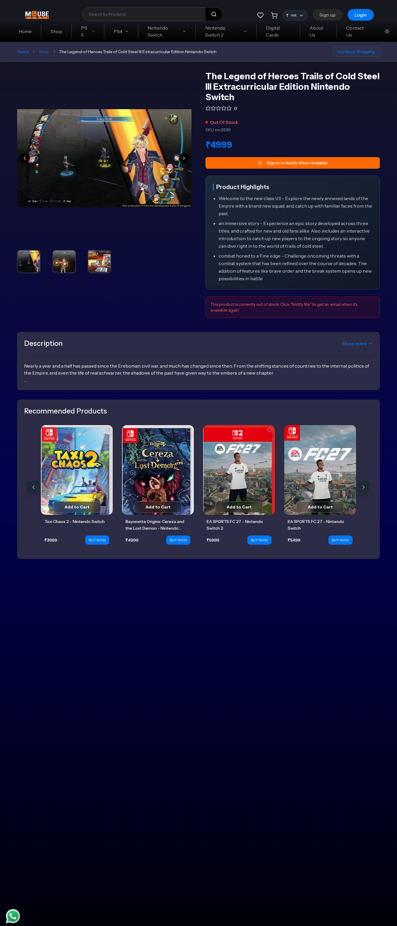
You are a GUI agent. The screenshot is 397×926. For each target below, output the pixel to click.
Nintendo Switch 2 (215, 31)
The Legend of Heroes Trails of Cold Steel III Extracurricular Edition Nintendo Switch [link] (138, 51)
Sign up (327, 15)
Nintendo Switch (158, 31)
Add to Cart (77, 507)
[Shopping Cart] (274, 15)
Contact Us (355, 31)
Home (25, 31)
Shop (56, 31)
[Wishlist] (260, 15)
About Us (316, 31)
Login (361, 15)
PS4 (118, 31)
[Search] (213, 14)
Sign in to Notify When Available (297, 163)
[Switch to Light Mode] (387, 31)
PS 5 (84, 31)
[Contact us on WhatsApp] (13, 916)
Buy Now (97, 540)
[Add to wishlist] (108, 430)
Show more (354, 343)
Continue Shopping (356, 51)
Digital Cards (273, 31)
